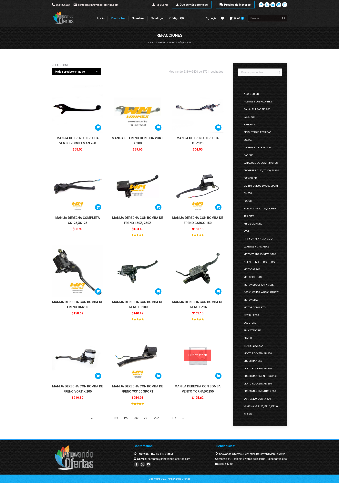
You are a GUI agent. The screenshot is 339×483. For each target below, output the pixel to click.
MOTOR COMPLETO (255, 307)
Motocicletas (253, 277)
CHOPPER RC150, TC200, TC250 (261, 170)
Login (213, 18)
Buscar (278, 72)
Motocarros (252, 269)
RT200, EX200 (251, 315)
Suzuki (248, 338)
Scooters (250, 322)
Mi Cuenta (162, 4)
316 (174, 418)
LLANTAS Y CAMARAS (256, 246)
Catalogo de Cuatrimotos (261, 162)
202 (156, 418)
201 (146, 418)
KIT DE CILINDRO (253, 223)
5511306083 (63, 4)
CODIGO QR (250, 178)
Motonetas (251, 299)
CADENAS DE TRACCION (258, 147)
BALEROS (249, 116)
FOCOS (248, 200)
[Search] (283, 18)
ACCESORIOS (251, 93)
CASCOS (248, 155)
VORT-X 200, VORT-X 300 (257, 398)
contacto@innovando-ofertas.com (98, 4)
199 (126, 418)
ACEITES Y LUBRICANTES (258, 101)
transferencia (253, 345)
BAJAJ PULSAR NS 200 (257, 109)
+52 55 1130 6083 (161, 454)
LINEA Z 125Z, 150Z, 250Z (258, 238)
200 (136, 418)
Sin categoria (253, 330)
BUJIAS (248, 139)
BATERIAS (249, 124)
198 (115, 418)
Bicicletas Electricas (258, 132)
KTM (246, 231)
